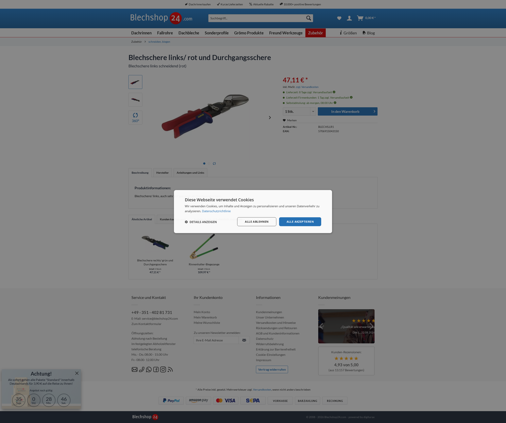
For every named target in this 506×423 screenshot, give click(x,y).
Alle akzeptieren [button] (300, 221)
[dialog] (253, 211)
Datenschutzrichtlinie (216, 211)
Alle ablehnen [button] (256, 221)
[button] (201, 222)
